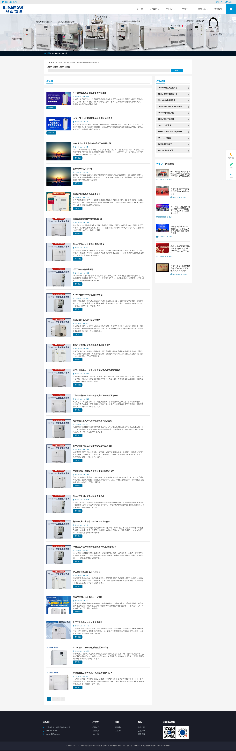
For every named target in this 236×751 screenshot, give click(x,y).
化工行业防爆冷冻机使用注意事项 (87, 622)
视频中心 (218, 2)
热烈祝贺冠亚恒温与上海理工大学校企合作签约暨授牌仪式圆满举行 (180, 174)
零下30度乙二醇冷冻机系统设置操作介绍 (91, 647)
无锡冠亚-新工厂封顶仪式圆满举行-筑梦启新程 (179, 191)
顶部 (231, 177)
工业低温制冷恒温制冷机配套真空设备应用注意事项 (95, 395)
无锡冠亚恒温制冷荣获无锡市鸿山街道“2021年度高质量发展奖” (180, 268)
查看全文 (51, 107)
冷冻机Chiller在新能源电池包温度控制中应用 (92, 118)
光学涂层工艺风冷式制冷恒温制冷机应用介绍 (92, 421)
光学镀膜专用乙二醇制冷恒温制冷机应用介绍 (92, 446)
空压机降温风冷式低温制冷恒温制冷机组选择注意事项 (96, 370)
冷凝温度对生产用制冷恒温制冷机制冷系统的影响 (94, 547)
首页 (48, 53)
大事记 (159, 164)
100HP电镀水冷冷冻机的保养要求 (88, 295)
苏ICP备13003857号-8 (135, 746)
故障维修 (169, 164)
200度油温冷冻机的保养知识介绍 (87, 219)
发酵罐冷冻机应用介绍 (83, 169)
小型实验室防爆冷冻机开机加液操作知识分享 (92, 673)
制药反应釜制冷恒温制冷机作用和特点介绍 (91, 345)
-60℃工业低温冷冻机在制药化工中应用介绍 (92, 143)
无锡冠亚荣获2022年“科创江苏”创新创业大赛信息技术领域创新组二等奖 (180, 229)
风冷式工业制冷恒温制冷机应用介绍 (88, 496)
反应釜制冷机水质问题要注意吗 (86, 320)
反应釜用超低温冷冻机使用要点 (86, 194)
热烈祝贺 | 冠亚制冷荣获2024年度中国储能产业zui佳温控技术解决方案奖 (180, 210)
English (229, 2)
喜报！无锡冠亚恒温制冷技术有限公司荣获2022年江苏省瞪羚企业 (180, 249)
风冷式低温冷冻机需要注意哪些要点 (88, 244)
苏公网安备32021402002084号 (157, 746)
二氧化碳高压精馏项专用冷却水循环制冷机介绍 (93, 471)
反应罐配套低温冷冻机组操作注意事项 (89, 93)
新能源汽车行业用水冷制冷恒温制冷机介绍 (91, 521)
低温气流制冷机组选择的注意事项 (87, 597)
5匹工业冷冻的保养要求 (83, 269)
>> (62, 699)
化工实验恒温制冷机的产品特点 (86, 572)
